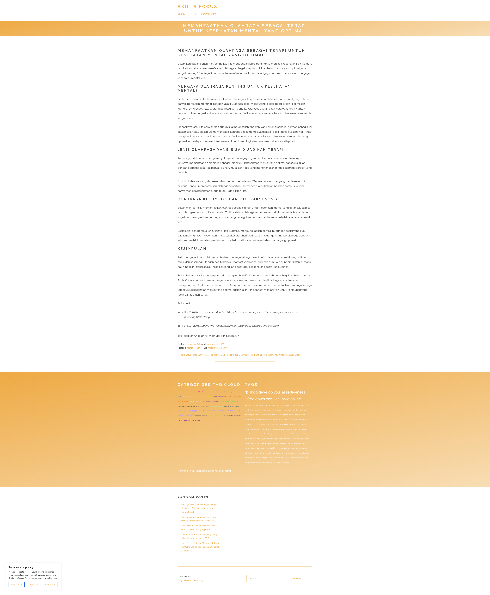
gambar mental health (257, 424)
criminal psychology (290, 419)
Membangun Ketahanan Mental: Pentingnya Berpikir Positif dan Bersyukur (213, 355)
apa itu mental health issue (199, 391)
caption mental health (270, 414)
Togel (191, 470)
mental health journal (252, 434)
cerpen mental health (261, 419)
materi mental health (217, 348)
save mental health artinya (259, 453)
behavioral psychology (231, 406)
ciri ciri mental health (184, 391)
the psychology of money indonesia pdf (263, 462)
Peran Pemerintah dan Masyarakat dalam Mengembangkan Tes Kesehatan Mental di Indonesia (200, 547)
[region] (33, 576)
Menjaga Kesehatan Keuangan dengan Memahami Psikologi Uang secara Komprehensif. (199, 508)
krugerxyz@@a (195, 344)
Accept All (50, 584)
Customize (16, 584)
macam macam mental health (216, 391)
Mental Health (193, 348)
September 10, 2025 (214, 344)
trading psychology (283, 462)
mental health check (269, 429)
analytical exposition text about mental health (260, 405)
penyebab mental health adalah (187, 406)
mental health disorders (284, 429)
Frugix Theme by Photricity (190, 580)
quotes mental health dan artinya (189, 420)
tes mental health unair (217, 406)
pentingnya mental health (265, 438)
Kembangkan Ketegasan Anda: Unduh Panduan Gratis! (275, 355)
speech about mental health (295, 453)
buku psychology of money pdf (211, 401)
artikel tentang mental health (229, 401)
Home (183, 14)
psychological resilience (203, 396)
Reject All (33, 584)
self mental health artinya (202, 415)
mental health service (280, 434)
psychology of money (216, 415)
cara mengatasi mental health (288, 414)
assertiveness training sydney (232, 415)
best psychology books (295, 410)
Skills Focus (198, 6)
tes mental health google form (263, 458)
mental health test (195, 401)
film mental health (203, 406)
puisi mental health (290, 443)
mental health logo (266, 434)
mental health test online (218, 396)
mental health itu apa (188, 396)
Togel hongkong (203, 14)
